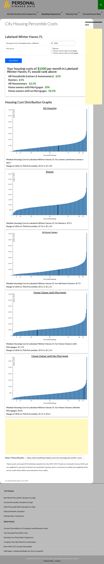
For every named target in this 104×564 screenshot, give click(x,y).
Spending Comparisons (51, 14)
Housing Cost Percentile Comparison (18, 537)
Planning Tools (72, 14)
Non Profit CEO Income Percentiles (18, 546)
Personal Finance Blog (92, 14)
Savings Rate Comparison (14, 516)
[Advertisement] (46, 436)
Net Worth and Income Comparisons (21, 14)
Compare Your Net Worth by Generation (20, 542)
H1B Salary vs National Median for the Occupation (23, 551)
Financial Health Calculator (14, 511)
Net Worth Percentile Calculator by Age (20, 498)
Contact (57, 561)
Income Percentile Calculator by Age (18, 502)
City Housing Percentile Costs (16, 533)
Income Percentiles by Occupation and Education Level (26, 528)
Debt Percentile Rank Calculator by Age (19, 507)
